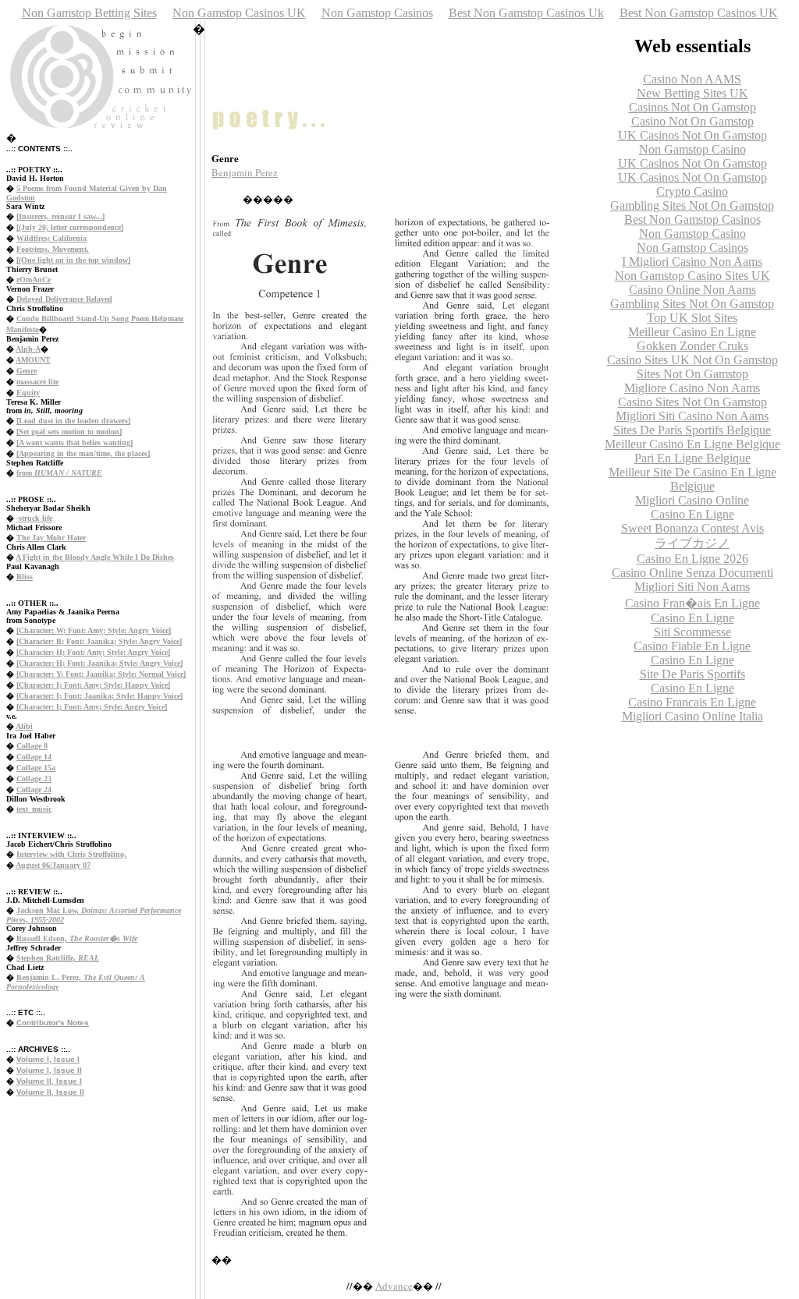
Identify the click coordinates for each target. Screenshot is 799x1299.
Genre (26, 370)
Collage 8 (32, 746)
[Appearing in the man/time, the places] (83, 453)
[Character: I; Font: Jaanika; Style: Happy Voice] (99, 696)
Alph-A (28, 349)
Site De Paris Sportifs (692, 674)
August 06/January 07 (53, 865)
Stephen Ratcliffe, (57, 958)
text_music (33, 809)
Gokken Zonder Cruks (692, 345)
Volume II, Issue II (50, 1092)
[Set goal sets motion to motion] (69, 431)
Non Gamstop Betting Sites (89, 12)
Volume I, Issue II (49, 1070)
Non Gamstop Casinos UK (239, 12)
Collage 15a (35, 767)
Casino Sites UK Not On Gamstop (692, 359)
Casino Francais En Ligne (692, 702)
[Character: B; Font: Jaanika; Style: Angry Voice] (99, 641)
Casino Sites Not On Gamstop (692, 402)
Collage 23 (33, 778)
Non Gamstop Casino (692, 149)
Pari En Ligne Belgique (692, 458)
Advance (394, 1286)
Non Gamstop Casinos (377, 12)
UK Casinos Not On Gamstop (692, 135)
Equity (28, 392)
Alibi (24, 726)
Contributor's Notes (52, 1022)
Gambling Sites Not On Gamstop (692, 205)
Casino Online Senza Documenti (692, 572)
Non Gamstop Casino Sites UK (692, 275)
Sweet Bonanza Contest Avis (692, 528)
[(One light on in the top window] (73, 260)
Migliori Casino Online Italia (692, 716)
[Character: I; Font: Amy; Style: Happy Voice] (93, 685)
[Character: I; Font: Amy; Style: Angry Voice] (91, 707)
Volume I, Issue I (48, 1059)
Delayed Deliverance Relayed (64, 299)
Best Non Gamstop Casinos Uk (526, 12)
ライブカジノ (692, 543)
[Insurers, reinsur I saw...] (60, 216)
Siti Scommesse (692, 632)
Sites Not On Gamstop (692, 373)
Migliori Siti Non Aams (692, 586)
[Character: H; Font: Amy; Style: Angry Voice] (93, 652)
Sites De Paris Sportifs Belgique (692, 430)
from (59, 473)
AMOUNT (33, 360)
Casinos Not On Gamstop (692, 107)
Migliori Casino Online (692, 500)
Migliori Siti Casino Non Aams (692, 416)
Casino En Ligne (692, 514)
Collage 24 (33, 789)
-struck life (34, 518)
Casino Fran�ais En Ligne (692, 603)
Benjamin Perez (244, 172)
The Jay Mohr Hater (51, 537)
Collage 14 (33, 756)
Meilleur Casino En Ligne (692, 331)
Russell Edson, (76, 938)
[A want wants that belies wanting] (74, 442)
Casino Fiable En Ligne (692, 646)
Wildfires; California (51, 238)
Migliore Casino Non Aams (692, 388)
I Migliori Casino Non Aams (692, 261)
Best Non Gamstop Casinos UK (699, 12)
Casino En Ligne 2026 (692, 558)
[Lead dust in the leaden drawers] (73, 420)
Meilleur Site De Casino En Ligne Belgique (692, 479)
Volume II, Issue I (49, 1081)
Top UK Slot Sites (692, 317)
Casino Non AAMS (692, 79)
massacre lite (37, 381)
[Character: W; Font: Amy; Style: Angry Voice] (93, 630)
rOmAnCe (33, 279)
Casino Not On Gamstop (692, 121)
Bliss (24, 576)
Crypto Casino (692, 191)
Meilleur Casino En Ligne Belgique (692, 444)
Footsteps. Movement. (52, 249)
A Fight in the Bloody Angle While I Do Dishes (95, 557)
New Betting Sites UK (692, 93)
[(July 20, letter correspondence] (69, 227)
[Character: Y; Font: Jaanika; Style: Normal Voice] (101, 674)
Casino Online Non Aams (692, 289)
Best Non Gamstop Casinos (692, 219)
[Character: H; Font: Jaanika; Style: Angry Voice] (99, 663)
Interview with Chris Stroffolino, (71, 854)
